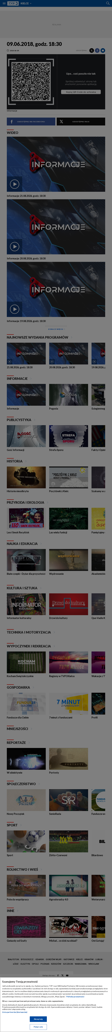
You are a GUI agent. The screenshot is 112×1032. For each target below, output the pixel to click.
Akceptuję (38, 1019)
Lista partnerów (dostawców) (14, 1012)
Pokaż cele (38, 1027)
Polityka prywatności (75, 997)
